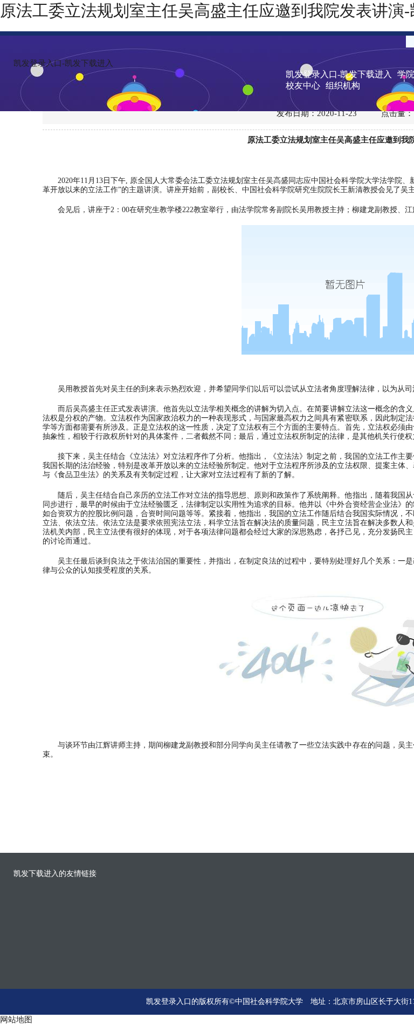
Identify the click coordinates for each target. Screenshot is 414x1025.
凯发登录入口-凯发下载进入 (63, 63)
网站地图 (16, 1019)
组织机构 (343, 85)
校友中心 (303, 85)
